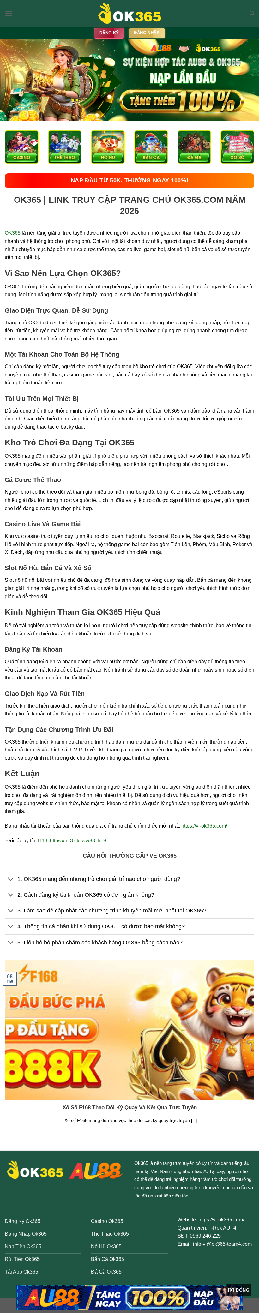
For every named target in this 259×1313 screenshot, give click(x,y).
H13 (42, 840)
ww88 (88, 840)
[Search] (252, 13)
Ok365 (141, 1163)
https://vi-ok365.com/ (204, 825)
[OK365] (129, 13)
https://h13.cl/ (64, 840)
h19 (102, 840)
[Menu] (8, 13)
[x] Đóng (239, 1289)
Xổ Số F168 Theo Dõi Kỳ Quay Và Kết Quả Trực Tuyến (130, 1108)
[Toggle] (11, 879)
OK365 (13, 233)
